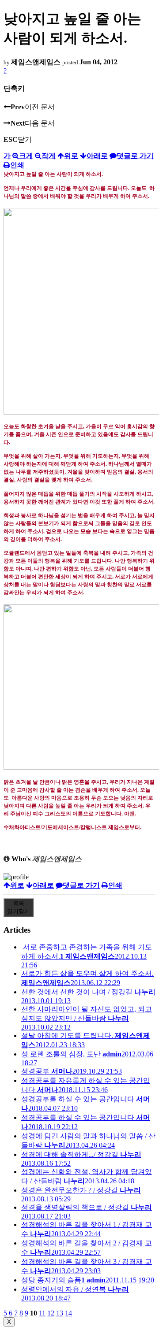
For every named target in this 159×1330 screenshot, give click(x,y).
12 (50, 1313)
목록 (18, 907)
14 (68, 1313)
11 (42, 1313)
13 (59, 1313)
